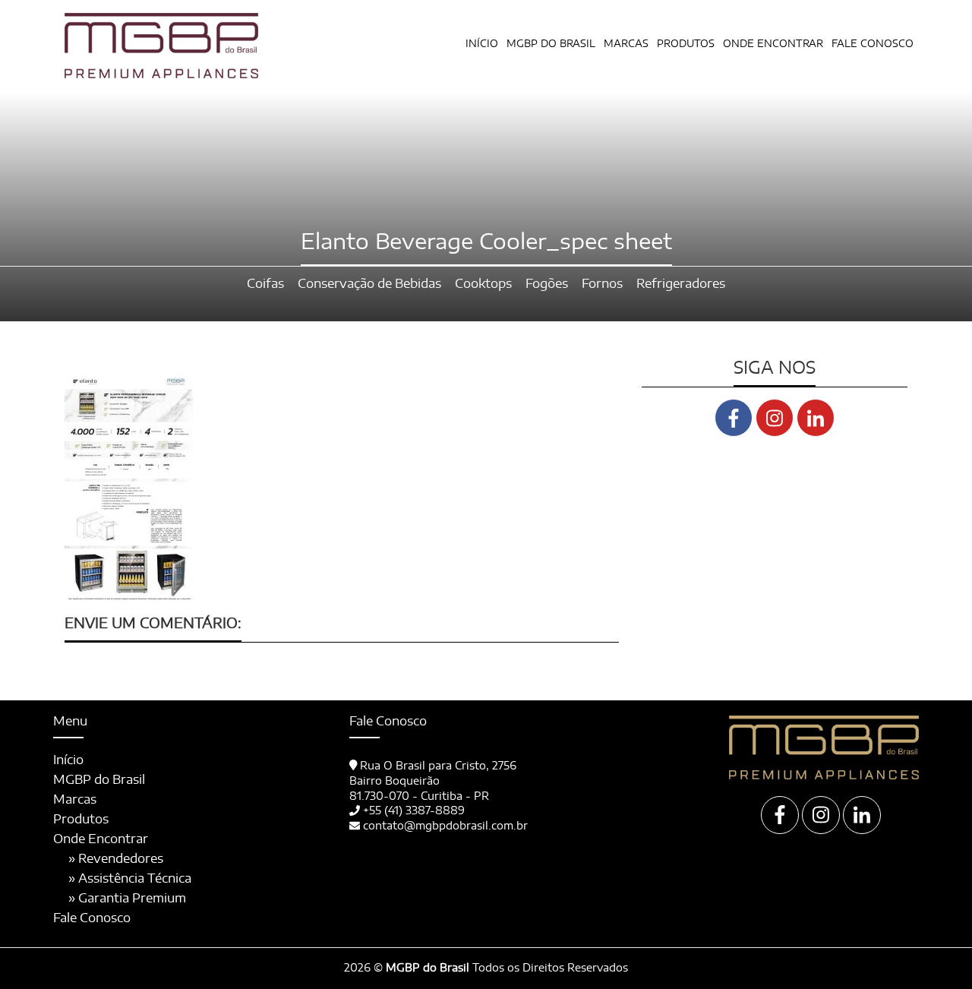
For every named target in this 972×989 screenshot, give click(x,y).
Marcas (626, 44)
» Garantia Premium (127, 899)
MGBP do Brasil (551, 44)
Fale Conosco (873, 44)
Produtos (81, 820)
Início (481, 44)
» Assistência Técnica (129, 879)
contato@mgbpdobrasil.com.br (445, 826)
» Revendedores (115, 859)
